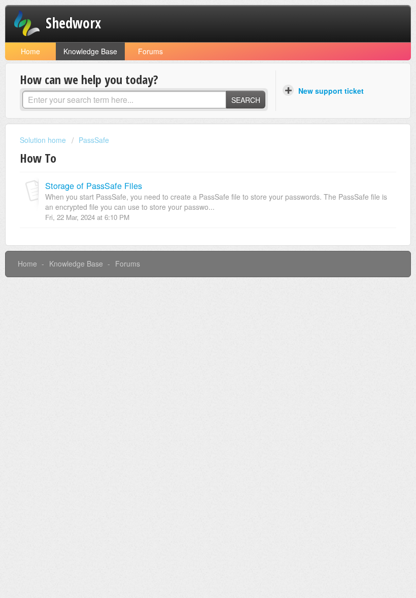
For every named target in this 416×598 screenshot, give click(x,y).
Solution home (44, 140)
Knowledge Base (90, 51)
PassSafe (94, 140)
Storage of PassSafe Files (93, 185)
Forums (150, 51)
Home (30, 51)
